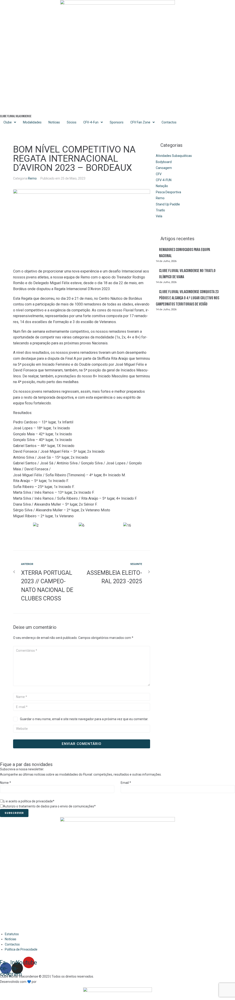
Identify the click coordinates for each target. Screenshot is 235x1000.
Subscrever (14, 813)
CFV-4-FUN (163, 180)
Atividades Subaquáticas (174, 156)
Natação (162, 186)
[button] (81, 531)
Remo (32, 178)
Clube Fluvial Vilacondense (15, 116)
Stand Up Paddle (168, 204)
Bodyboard (164, 162)
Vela (159, 216)
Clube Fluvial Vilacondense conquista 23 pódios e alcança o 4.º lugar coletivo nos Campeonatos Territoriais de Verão (187, 298)
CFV (159, 174)
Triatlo (160, 210)
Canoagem (164, 168)
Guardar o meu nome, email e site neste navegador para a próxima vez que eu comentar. (84, 719)
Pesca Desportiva (168, 192)
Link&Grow (45, 982)
